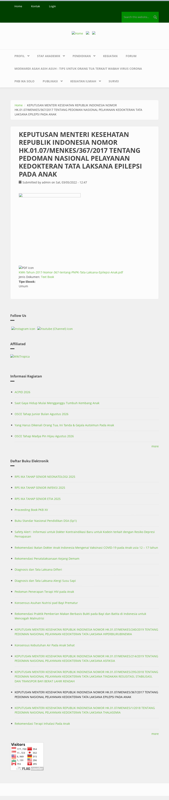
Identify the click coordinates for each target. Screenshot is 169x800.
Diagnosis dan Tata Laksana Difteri (38, 569)
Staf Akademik (48, 56)
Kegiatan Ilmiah (83, 81)
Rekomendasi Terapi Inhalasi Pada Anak (42, 724)
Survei (114, 81)
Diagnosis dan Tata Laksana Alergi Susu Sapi (45, 581)
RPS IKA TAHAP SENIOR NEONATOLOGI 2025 (45, 477)
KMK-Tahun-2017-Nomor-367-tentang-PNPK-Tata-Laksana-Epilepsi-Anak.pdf (71, 272)
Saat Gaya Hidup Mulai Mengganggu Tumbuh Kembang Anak (57, 403)
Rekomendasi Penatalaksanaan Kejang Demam (47, 558)
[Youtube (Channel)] (55, 329)
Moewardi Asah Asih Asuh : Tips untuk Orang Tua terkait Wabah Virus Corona (78, 69)
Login (52, 6)
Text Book (47, 277)
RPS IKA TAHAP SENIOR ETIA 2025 (38, 499)
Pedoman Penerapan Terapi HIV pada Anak (44, 592)
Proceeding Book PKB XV (31, 510)
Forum (131, 56)
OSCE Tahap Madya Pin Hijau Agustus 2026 (44, 436)
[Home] (79, 33)
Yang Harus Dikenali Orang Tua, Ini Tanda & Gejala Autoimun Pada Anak (64, 425)
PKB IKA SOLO (24, 81)
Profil (19, 56)
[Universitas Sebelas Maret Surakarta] (94, 33)
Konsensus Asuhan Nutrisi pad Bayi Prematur (46, 603)
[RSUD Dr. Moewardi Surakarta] (88, 33)
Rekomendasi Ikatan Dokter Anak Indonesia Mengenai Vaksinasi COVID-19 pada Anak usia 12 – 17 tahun (86, 548)
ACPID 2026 (22, 392)
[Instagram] (23, 329)
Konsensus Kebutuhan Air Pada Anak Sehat (45, 645)
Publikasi (50, 81)
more (155, 446)
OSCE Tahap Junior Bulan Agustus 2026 (41, 414)
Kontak (35, 6)
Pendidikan (82, 56)
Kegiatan (110, 56)
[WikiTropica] (84, 356)
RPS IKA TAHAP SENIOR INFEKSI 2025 (40, 488)
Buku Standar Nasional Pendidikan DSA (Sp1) (46, 521)
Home (18, 6)
